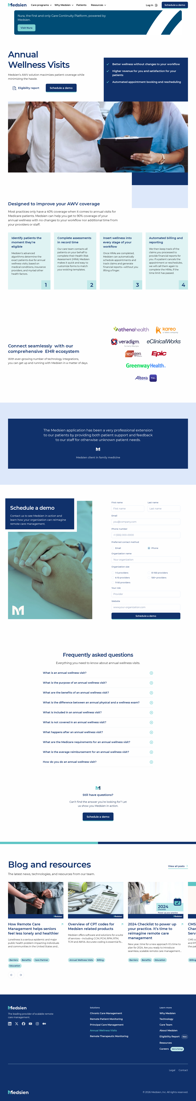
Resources (166, 1042)
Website (115, 601)
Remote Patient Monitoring (106, 1019)
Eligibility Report (173, 1036)
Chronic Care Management (106, 1013)
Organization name (121, 553)
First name (117, 502)
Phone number (119, 529)
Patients (81, 5)
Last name (153, 502)
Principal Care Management (107, 1024)
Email (114, 515)
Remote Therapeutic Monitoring (109, 1036)
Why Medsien (168, 1013)
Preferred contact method (125, 542)
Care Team (166, 1024)
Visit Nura (26, 28)
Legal (172, 1070)
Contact (183, 1070)
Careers (171, 1049)
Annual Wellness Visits (103, 1030)
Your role (116, 588)
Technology (166, 1019)
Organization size (120, 566)
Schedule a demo (61, 88)
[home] (17, 5)
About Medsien (168, 1030)
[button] (40, 5)
